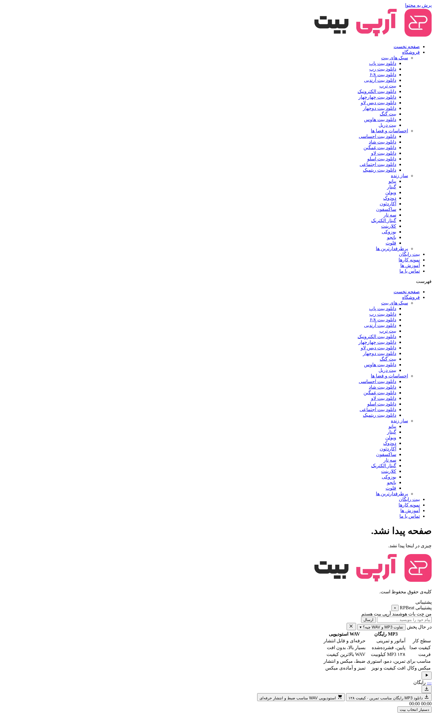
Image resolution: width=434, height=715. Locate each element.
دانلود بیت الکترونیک (377, 91)
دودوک (389, 198)
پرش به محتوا (418, 5)
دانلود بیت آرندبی (380, 80)
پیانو (392, 181)
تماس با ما (409, 270)
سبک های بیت (394, 57)
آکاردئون (388, 203)
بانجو (391, 237)
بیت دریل (387, 125)
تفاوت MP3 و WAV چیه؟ (381, 627)
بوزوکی (389, 231)
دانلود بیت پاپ (382, 63)
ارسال (368, 620)
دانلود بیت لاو (383, 153)
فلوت (391, 242)
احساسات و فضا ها (389, 130)
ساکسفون (386, 209)
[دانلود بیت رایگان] (427, 689)
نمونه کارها (409, 259)
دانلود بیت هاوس (380, 119)
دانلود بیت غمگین (379, 147)
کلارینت (388, 226)
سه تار (390, 214)
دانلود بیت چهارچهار (377, 97)
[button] (217, 281)
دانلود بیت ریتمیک (379, 169)
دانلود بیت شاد (382, 141)
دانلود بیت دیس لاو (378, 102)
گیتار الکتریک (383, 220)
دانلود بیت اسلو (381, 158)
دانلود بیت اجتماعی (378, 164)
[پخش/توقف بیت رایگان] (427, 676)
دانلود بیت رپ (382, 68)
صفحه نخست (407, 46)
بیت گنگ (388, 113)
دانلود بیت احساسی (377, 136)
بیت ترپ (387, 85)
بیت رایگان (409, 254)
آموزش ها (410, 265)
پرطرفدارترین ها (392, 248)
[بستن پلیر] (351, 626)
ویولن (390, 192)
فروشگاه (411, 52)
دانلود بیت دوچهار (379, 108)
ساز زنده (399, 175)
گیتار (391, 186)
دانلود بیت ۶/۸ (383, 74)
